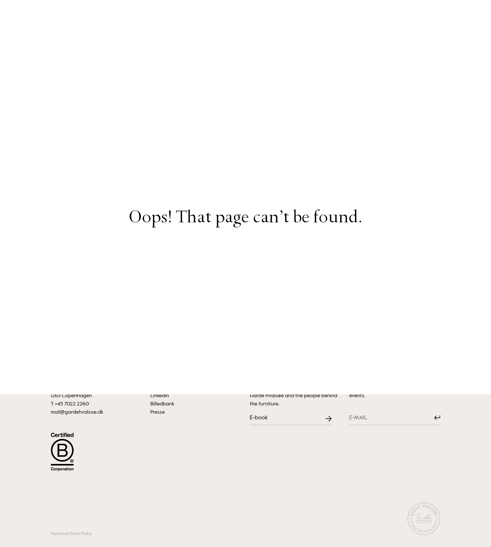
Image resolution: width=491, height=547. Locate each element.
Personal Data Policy (71, 534)
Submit (432, 418)
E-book (259, 418)
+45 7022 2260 (72, 404)
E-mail (354, 413)
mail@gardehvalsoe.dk (77, 412)
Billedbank (162, 404)
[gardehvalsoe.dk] (423, 519)
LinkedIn (159, 395)
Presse (157, 412)
